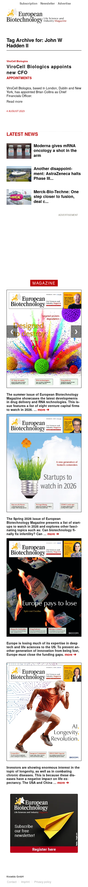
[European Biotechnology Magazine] (36, 16)
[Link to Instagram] (78, 876)
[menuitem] (28, 3)
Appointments (19, 78)
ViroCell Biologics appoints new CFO (39, 69)
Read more (15, 101)
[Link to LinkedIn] (71, 876)
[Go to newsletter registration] (44, 823)
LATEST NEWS (22, 134)
